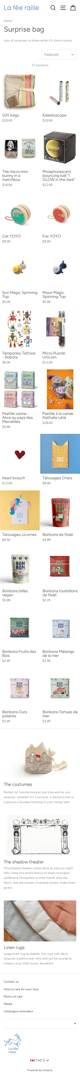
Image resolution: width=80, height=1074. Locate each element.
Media (8, 1004)
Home (8, 21)
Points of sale (13, 996)
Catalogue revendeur (18, 1011)
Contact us (11, 982)
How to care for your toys (21, 989)
